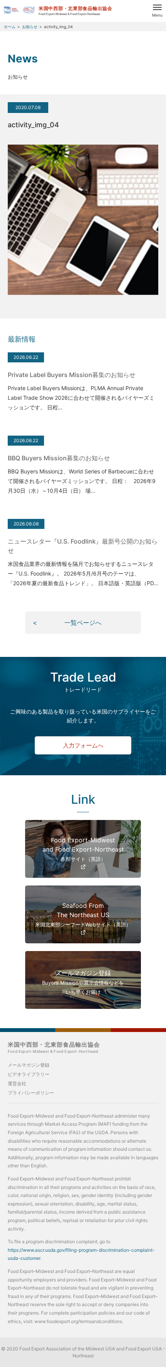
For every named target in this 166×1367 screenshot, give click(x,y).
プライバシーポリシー (31, 1093)
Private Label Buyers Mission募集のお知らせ (72, 375)
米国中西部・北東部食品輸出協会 (54, 1047)
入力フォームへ (83, 745)
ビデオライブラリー (28, 1074)
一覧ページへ (83, 622)
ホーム (9, 26)
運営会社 (17, 1083)
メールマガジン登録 (28, 1065)
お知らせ (29, 26)
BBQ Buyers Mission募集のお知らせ (59, 458)
